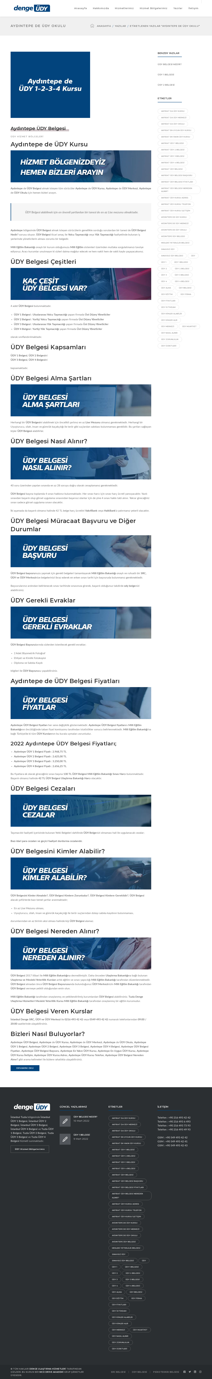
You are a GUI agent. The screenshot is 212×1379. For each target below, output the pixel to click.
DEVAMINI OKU (25, 1068)
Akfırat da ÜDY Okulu (173, 124)
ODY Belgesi (139, 1372)
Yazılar (120, 26)
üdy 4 (164, 281)
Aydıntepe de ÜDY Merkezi (175, 223)
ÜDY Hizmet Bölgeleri (27, 136)
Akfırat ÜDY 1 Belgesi (172, 143)
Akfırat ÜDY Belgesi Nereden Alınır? (176, 189)
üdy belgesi (185, 288)
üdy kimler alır (169, 320)
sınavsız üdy (168, 249)
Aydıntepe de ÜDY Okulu (174, 230)
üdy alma (166, 288)
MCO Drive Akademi (51, 1372)
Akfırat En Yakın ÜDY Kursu (175, 137)
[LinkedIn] (195, 1372)
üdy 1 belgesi (181, 262)
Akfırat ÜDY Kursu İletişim (175, 210)
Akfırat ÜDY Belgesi (172, 169)
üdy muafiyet (189, 326)
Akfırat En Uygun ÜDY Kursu (176, 130)
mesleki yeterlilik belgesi (175, 243)
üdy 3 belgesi (182, 275)
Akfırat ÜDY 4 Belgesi (173, 162)
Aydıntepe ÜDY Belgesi (38, 128)
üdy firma (186, 294)
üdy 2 (164, 268)
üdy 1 (163, 262)
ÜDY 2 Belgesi (166, 85)
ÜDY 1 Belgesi (166, 74)
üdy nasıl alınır (169, 333)
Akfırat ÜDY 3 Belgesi (172, 156)
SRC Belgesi (118, 1372)
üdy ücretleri (168, 346)
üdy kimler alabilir (171, 313)
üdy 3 (164, 275)
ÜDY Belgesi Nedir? (170, 64)
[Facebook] (185, 1372)
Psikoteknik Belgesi (166, 1372)
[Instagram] (200, 1372)
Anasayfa (104, 26)
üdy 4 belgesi (182, 281)
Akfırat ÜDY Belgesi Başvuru (176, 175)
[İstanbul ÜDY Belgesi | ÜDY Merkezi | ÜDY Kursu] (32, 8)
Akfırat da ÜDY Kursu (173, 111)
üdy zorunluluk (170, 339)
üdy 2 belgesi (182, 268)
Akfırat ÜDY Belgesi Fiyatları (177, 182)
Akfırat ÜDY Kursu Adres (174, 198)
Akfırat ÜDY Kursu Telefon (176, 204)
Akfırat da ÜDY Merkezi (173, 117)
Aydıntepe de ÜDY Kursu (174, 217)
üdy (193, 256)
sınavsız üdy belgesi (172, 256)
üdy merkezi (167, 326)
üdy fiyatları (168, 301)
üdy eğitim (167, 294)
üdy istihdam (168, 307)
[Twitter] (190, 1372)
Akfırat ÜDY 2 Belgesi (173, 150)
